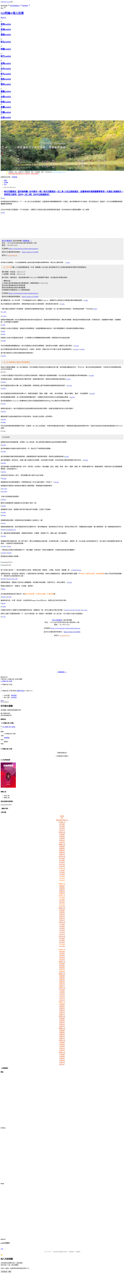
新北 (6, 42)
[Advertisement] (51, 226)
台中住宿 (14, 697)
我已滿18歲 (4, 1271)
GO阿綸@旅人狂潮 (12, 13)
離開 (10, 1271)
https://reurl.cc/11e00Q (30, 252)
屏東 (6, 102)
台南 (6, 97)
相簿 (5, 180)
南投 (6, 79)
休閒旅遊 (14, 177)
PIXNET (49, 1251)
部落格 (6, 182)
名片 (5, 184)
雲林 (6, 84)
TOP (2, 1248)
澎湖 (6, 29)
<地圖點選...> (27, 241)
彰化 (6, 74)
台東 (6, 117)
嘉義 (6, 91)
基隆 (6, 34)
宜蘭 (6, 107)
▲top (2, 700)
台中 (6, 69)
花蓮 (6, 112)
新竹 (6, 56)
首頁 (6, 24)
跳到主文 (3, 17)
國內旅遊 (14, 695)
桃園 (6, 49)
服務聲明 (78, 1251)
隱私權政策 (71, 1251)
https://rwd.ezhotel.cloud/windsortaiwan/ (23, 248)
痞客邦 (19, 690)
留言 (22, 690)
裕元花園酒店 (7, 241)
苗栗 (6, 63)
